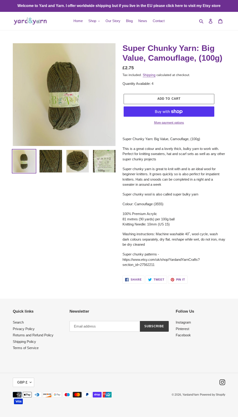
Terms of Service (26, 348)
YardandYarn (190, 394)
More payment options (169, 122)
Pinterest (182, 329)
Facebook (183, 335)
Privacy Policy (24, 329)
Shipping (149, 75)
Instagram (183, 322)
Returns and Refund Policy (33, 335)
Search (18, 322)
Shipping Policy (24, 342)
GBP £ (22, 382)
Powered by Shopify (212, 394)
